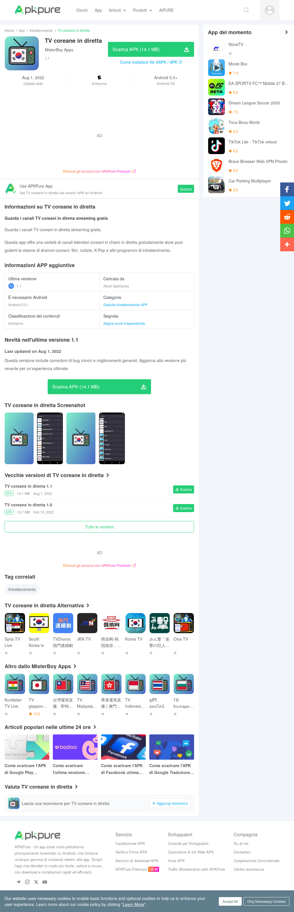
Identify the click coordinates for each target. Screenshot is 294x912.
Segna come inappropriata (124, 323)
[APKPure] (37, 10)
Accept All (230, 901)
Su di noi (241, 843)
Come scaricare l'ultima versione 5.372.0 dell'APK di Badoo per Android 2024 (71, 769)
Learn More (133, 904)
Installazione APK (130, 843)
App (22, 30)
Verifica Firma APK (131, 852)
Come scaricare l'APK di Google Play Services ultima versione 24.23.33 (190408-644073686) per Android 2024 (25, 769)
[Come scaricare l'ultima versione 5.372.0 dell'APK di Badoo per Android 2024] (75, 747)
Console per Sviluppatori (188, 843)
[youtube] (45, 882)
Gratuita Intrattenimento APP (125, 304)
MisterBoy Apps (59, 49)
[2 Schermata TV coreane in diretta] (80, 438)
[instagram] (27, 882)
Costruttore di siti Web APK (191, 852)
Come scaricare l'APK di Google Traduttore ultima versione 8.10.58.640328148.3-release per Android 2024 (170, 769)
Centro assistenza (249, 869)
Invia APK (176, 860)
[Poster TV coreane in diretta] (19, 438)
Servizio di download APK (136, 860)
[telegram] (18, 882)
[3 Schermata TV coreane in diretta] (112, 438)
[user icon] (270, 10)
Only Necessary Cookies (266, 901)
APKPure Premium (131, 869)
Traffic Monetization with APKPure (196, 869)
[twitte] (36, 882)
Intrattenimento (41, 30)
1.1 (18, 285)
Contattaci (242, 852)
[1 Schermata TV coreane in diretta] (50, 438)
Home (9, 30)
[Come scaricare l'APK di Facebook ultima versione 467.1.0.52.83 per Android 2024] (123, 747)
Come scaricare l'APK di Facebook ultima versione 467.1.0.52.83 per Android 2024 (122, 769)
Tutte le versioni (99, 527)
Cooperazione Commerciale (256, 860)
